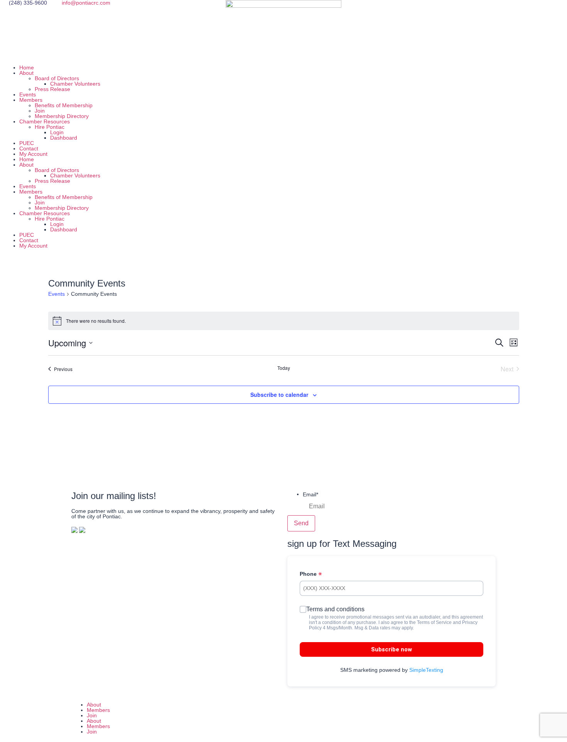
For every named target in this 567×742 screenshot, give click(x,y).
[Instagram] (408, 9)
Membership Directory (62, 116)
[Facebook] (387, 9)
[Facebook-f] (297, 717)
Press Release (52, 89)
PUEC (26, 143)
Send (301, 523)
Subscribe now (391, 649)
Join (40, 111)
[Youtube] (450, 9)
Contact (28, 148)
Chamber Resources (44, 121)
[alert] (283, 321)
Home (26, 67)
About (26, 73)
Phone (309, 574)
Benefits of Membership (64, 105)
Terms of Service (434, 622)
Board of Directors (57, 78)
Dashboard (63, 138)
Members (30, 100)
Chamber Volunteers (75, 84)
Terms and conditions (335, 609)
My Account (33, 154)
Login (57, 132)
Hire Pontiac (49, 127)
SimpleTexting (426, 670)
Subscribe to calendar (279, 394)
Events (27, 94)
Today (283, 368)
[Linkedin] (429, 9)
